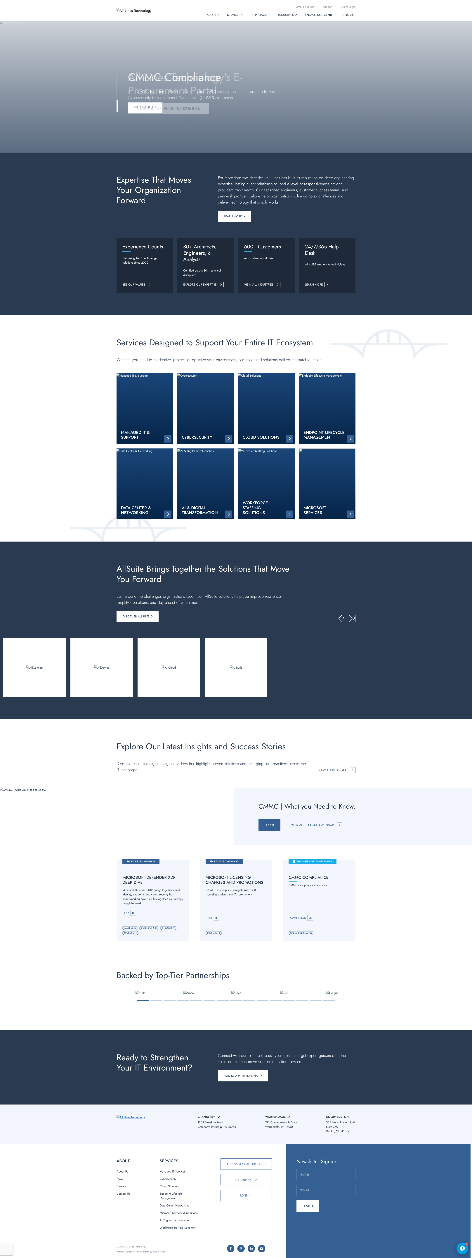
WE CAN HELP (143, 107)
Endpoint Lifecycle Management (171, 1196)
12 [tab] (289, 1000)
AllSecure (130, 928)
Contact (349, 15)
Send (306, 1206)
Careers (121, 1186)
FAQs (120, 1179)
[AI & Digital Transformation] (205, 483)
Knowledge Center (319, 15)
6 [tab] (209, 1000)
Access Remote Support (245, 1164)
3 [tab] (170, 1000)
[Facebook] (230, 1248)
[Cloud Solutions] (266, 408)
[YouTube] (261, 1248)
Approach (259, 15)
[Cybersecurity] (205, 408)
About (211, 15)
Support (327, 6)
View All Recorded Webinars (313, 825)
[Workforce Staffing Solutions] (266, 483)
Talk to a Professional (241, 1076)
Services (233, 15)
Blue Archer (159, 1252)
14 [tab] (315, 1000)
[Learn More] (34, 667)
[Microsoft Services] (327, 483)
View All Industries (258, 284)
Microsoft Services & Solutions (178, 1213)
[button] (218, 14)
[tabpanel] (140, 993)
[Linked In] (251, 1248)
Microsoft (130, 933)
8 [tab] (236, 1000)
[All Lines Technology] (141, 10)
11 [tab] (276, 1000)
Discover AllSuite (136, 616)
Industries (286, 15)
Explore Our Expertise (200, 284)
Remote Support (305, 6)
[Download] (319, 900)
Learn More (233, 216)
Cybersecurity (168, 1179)
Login (244, 1195)
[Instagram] (241, 1248)
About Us (122, 1171)
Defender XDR (149, 928)
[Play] (153, 900)
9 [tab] (249, 1000)
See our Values (133, 284)
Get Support (244, 1180)
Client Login (348, 6)
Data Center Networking (175, 1205)
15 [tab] (328, 1000)
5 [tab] (196, 1000)
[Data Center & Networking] (145, 483)
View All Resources (333, 770)
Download (297, 918)
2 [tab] (156, 1000)
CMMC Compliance (301, 933)
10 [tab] (262, 1000)
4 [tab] (183, 1000)
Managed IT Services (172, 1171)
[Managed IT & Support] (145, 408)
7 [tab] (222, 1000)
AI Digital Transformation (175, 1220)
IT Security (168, 928)
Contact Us (123, 1194)
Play (268, 825)
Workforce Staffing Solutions (177, 1227)
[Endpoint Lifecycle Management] (327, 408)
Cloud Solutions (169, 1186)
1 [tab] (143, 1000)
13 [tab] (302, 1000)
